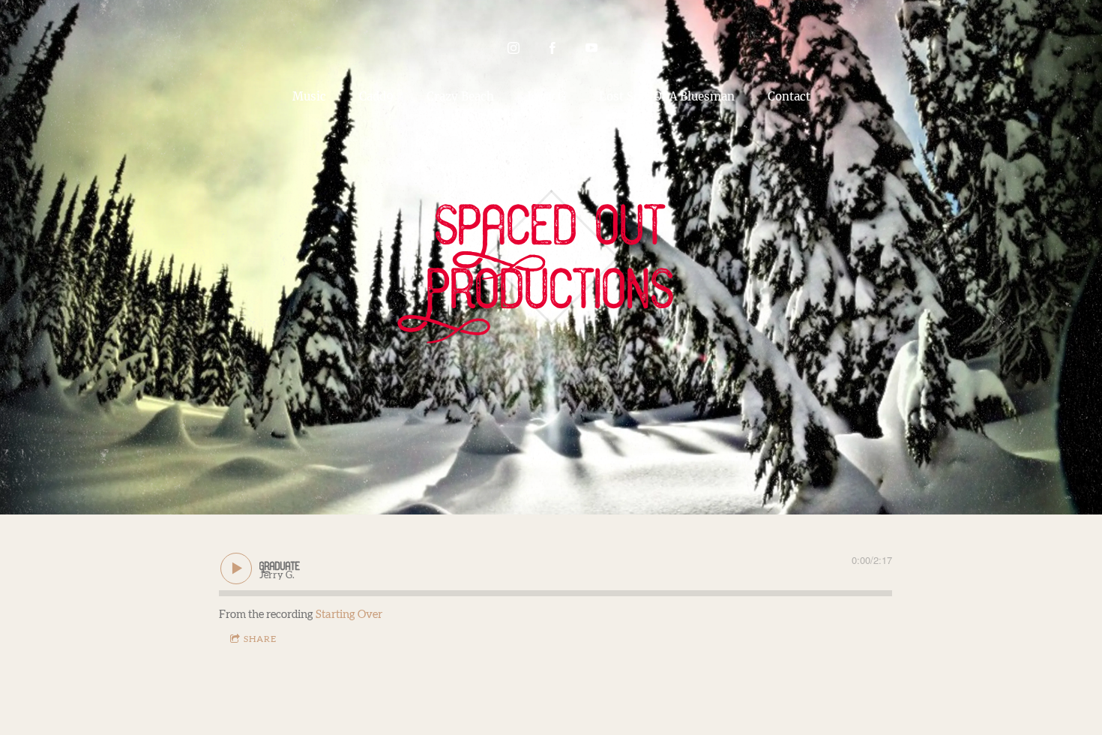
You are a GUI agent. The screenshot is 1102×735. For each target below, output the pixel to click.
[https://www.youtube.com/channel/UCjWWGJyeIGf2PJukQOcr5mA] (591, 48)
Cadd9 (376, 96)
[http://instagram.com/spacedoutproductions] (514, 48)
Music (309, 96)
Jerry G (546, 96)
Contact (789, 96)
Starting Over (349, 614)
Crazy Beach (460, 96)
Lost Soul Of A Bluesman (667, 96)
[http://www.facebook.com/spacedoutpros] (552, 48)
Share (260, 639)
